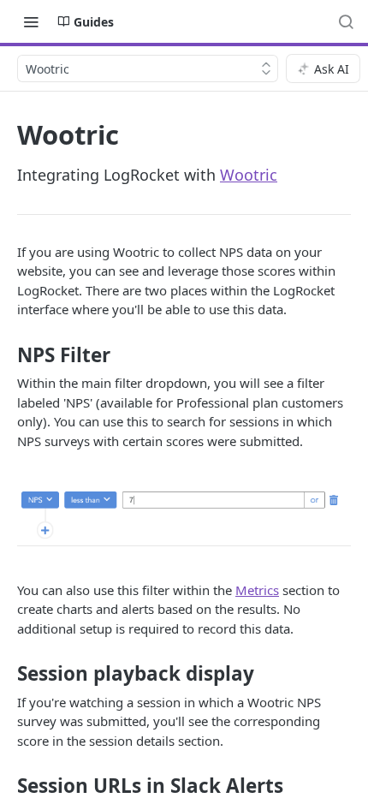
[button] (184, 515)
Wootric (248, 174)
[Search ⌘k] (345, 21)
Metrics (257, 589)
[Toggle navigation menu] (31, 21)
